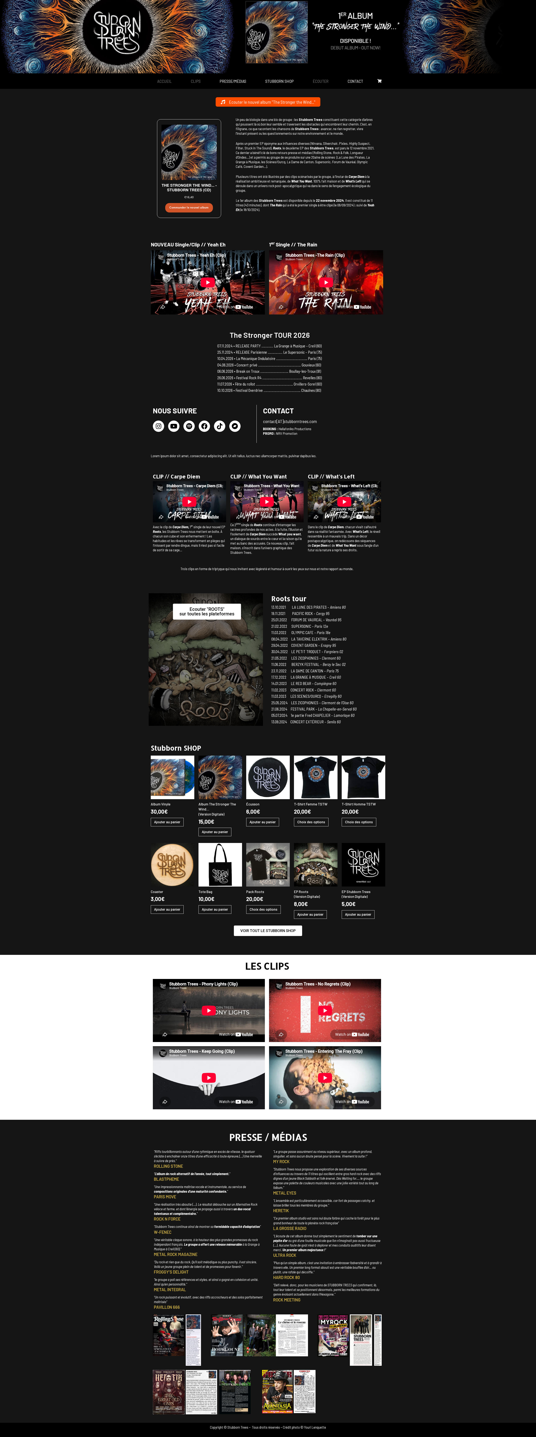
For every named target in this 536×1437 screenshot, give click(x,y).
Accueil (164, 81)
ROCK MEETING (286, 1299)
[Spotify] (189, 426)
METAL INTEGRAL (170, 1289)
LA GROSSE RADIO (289, 1228)
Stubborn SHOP (176, 748)
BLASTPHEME (166, 1179)
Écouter (321, 81)
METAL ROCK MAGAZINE (175, 1254)
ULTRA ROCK (284, 1255)
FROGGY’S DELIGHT (171, 1271)
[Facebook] (204, 426)
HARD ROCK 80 (286, 1277)
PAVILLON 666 (167, 1307)
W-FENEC (162, 1232)
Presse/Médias (233, 81)
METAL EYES (284, 1192)
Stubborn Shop (279, 81)
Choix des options (311, 822)
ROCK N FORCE (167, 1218)
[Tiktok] (219, 426)
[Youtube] (173, 426)
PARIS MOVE (165, 1196)
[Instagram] (158, 426)
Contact (355, 81)
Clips (196, 81)
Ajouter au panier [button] (167, 822)
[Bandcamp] (235, 426)
